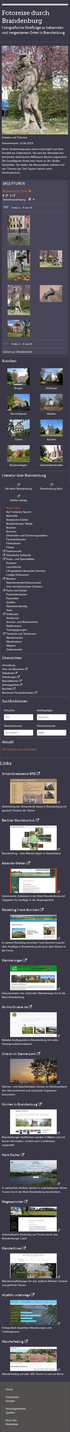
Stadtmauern (13, 625)
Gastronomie (13, 551)
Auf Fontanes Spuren (18, 511)
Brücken (11, 527)
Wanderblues (11, 1248)
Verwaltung (8, 665)
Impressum (12, 1396)
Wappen (11, 645)
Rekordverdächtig (16, 606)
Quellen (10, 602)
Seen (9, 610)
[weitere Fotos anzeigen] (6, 207)
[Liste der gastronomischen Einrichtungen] (3, 551)
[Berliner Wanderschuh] (35, 849)
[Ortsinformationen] (12, 195)
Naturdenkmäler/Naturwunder (23, 582)
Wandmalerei (14, 641)
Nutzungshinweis (16, 1408)
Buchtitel (7, 688)
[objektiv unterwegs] (35, 1323)
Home (9, 1389)
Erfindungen (9, 676)
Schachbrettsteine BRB (19, 774)
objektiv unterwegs (16, 1295)
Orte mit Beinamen (13, 669)
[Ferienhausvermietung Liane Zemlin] (35, 1082)
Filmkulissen (13, 543)
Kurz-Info (11, 1420)
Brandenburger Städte (19, 523)
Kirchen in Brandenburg (19, 1104)
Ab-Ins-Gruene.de (15, 1007)
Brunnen (11, 531)
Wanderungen (12, 960)
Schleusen (12, 614)
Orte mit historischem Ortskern (24, 586)
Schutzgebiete (10, 684)
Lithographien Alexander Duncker (26, 570)
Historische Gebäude (18, 555)
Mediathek (12, 1424)
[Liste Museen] (3, 578)
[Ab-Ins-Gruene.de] (35, 1036)
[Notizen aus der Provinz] (35, 1183)
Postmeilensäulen (16, 594)
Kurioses (11, 562)
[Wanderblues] (35, 1277)
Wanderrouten (14, 637)
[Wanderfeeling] (35, 1370)
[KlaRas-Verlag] (18, 496)
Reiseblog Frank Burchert (20, 910)
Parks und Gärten (16, 590)
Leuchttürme (13, 566)
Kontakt (10, 1400)
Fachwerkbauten (16, 539)
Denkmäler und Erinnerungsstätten (26, 535)
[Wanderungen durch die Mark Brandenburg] (35, 989)
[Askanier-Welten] (35, 892)
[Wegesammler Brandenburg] (35, 1230)
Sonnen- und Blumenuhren (22, 621)
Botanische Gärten (17, 519)
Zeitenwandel (14, 649)
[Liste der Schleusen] (3, 614)
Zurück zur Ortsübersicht (17, 351)
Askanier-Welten (14, 863)
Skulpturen (12, 617)
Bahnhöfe (12, 515)
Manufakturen (10, 680)
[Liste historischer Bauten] (3, 555)
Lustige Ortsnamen (17, 574)
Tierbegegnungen (16, 629)
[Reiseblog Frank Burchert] (35, 938)
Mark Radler (11, 1155)
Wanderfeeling (13, 1341)
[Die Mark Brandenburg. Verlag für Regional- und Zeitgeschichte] (18, 484)
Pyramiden (12, 598)
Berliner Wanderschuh (18, 820)
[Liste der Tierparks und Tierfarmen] (3, 633)
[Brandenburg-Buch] (51, 484)
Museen (11, 578)
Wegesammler (12, 1201)
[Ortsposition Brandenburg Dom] (5, 195)
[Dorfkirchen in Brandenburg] (35, 1133)
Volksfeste (8, 673)
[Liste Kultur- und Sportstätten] (3, 559)
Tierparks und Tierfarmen (21, 633)
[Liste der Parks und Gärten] (3, 590)
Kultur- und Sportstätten (20, 559)
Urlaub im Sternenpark (19, 1054)
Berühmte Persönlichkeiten (18, 692)
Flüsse (10, 547)
